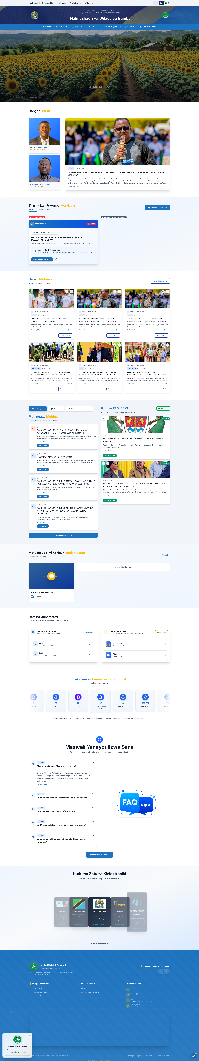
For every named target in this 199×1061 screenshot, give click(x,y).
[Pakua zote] (89, 641)
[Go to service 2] (94, 941)
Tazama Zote (88, 630)
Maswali (35, 3)
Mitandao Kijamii (49, 3)
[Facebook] (160, 969)
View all (165, 552)
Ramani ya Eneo (163, 1053)
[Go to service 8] (107, 941)
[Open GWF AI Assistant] (194, 1056)
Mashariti (149, 1053)
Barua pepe (91, 3)
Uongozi (63, 3)
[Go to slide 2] (35, 97)
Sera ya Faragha (134, 1053)
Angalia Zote (162, 406)
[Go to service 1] (91, 941)
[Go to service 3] (96, 941)
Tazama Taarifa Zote (159, 205)
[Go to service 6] (103, 941)
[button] (63, 771)
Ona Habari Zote (160, 278)
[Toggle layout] (30, 1035)
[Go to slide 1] (31, 97)
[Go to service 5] (101, 941)
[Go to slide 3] (38, 97)
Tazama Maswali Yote (98, 852)
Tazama (44, 443)
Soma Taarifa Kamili (40, 257)
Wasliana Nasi (76, 3)
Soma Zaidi (70, 184)
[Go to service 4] (99, 941)
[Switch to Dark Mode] (155, 3)
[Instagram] (166, 969)
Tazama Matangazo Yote (63, 533)
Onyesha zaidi (42, 782)
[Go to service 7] (105, 941)
